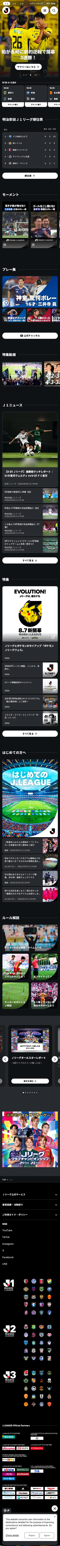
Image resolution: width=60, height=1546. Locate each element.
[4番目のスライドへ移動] (36, 75)
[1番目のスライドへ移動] (26, 74)
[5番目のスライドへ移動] (32, 1093)
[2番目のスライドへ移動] (32, 75)
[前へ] (5, 1059)
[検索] (54, 10)
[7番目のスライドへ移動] (37, 1093)
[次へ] (55, 1059)
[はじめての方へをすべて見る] (30, 798)
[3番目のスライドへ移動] (34, 75)
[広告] (30, 1139)
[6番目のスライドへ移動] (34, 1093)
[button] (45, 10)
